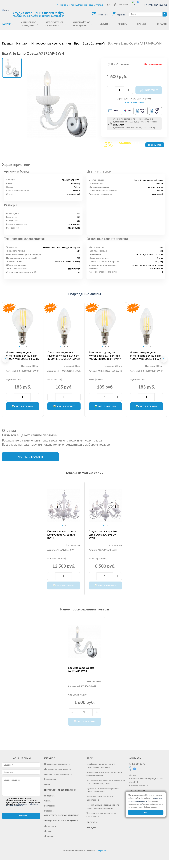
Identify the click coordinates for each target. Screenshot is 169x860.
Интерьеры (49, 796)
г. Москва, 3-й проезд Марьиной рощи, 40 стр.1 (80, 5)
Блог (89, 758)
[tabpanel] (22, 326)
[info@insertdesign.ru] (108, 4)
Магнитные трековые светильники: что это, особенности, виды (105, 782)
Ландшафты (50, 826)
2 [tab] (64, 346)
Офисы (47, 801)
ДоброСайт (102, 851)
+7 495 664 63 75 (155, 4)
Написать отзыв (30, 456)
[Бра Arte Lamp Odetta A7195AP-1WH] (61, 103)
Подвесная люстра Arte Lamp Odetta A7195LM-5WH (103, 534)
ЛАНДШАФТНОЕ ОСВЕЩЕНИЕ (61, 820)
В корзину (27, 406)
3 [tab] (26, 346)
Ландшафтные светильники (57, 769)
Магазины (49, 811)
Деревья (48, 831)
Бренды (91, 827)
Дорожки (48, 836)
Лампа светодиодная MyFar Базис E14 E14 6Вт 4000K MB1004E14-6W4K (105, 355)
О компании (137, 790)
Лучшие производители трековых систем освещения (102, 790)
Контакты (135, 758)
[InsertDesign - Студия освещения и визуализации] (6, 14)
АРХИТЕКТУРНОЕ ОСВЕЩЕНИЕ (61, 815)
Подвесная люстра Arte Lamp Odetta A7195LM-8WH (61, 534)
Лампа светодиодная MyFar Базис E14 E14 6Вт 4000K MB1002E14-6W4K (146, 355)
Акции (47, 784)
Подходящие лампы (84, 294)
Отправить (21, 816)
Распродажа (50, 779)
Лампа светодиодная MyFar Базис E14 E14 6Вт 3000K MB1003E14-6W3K (22, 355)
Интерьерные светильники (57, 764)
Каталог (49, 758)
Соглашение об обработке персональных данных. (22, 805)
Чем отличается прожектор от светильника (101, 814)
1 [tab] (19, 346)
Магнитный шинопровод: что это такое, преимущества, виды (102, 806)
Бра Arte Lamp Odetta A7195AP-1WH (81, 669)
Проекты (92, 822)
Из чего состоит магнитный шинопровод (99, 798)
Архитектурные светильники (58, 774)
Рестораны (49, 806)
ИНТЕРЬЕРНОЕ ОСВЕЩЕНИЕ (60, 790)
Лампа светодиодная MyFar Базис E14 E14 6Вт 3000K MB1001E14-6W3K (63, 355)
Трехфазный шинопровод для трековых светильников (100, 765)
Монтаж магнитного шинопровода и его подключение (104, 773)
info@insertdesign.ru (138, 785)
